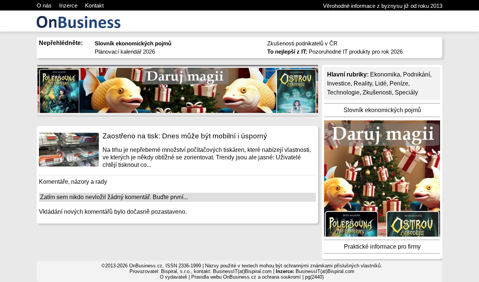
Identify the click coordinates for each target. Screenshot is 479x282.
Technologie (343, 92)
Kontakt (94, 5)
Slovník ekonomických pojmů (382, 110)
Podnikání (416, 74)
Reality (363, 83)
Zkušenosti (377, 92)
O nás (44, 5)
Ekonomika (385, 74)
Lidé (381, 83)
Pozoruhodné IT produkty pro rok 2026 (335, 51)
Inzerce (68, 5)
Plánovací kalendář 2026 (125, 51)
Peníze (399, 83)
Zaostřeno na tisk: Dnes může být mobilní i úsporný (185, 136)
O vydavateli (173, 277)
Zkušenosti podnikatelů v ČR (302, 43)
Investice (339, 83)
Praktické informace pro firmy (382, 246)
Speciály (406, 92)
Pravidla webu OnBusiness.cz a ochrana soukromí (246, 277)
